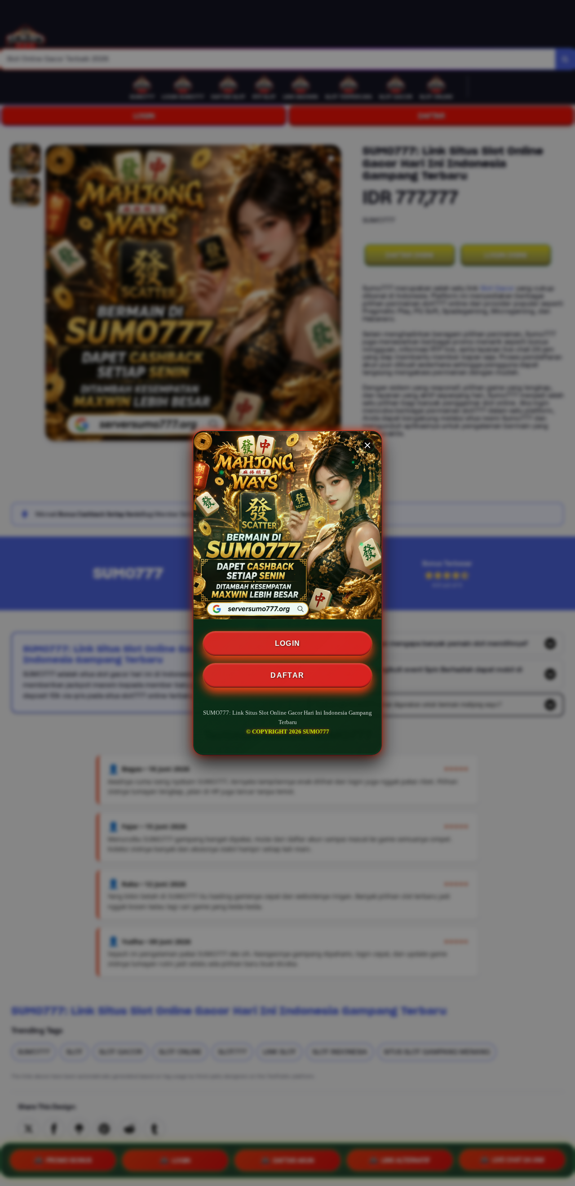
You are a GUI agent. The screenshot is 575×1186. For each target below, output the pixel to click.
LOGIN (288, 643)
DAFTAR (287, 675)
